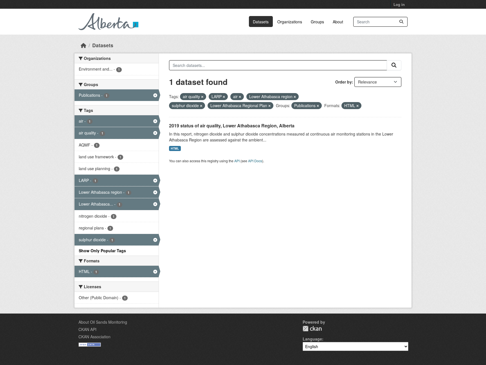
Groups (317, 21)
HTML (175, 148)
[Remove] (202, 96)
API (237, 160)
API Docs (255, 160)
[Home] (83, 45)
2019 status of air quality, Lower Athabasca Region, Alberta (231, 125)
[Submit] (401, 22)
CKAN (312, 329)
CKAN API (87, 329)
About (338, 21)
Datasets (261, 21)
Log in (399, 4)
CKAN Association (94, 336)
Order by (343, 82)
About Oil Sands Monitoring (102, 322)
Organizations (289, 21)
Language (312, 339)
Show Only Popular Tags (102, 250)
